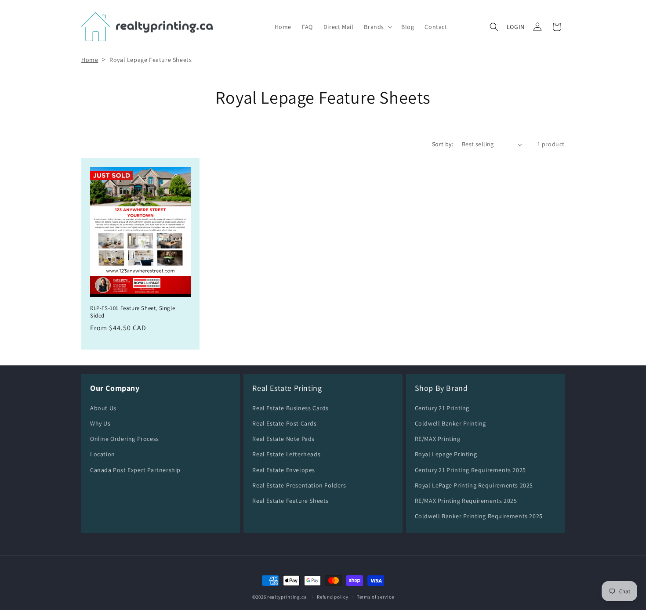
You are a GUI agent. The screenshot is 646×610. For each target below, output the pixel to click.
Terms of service (375, 596)
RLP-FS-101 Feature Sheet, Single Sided (132, 312)
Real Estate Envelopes (283, 470)
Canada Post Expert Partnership (135, 470)
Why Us (100, 423)
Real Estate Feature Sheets (290, 501)
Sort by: (442, 144)
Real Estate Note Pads (283, 439)
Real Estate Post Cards (284, 423)
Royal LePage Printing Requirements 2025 (474, 485)
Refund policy (332, 596)
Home (89, 60)
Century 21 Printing (442, 408)
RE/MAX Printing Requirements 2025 (466, 501)
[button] (377, 27)
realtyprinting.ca (287, 597)
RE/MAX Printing (438, 439)
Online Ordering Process (124, 439)
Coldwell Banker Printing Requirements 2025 (479, 516)
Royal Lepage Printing (446, 454)
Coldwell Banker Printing (450, 423)
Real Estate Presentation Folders (299, 485)
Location (102, 454)
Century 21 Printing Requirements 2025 (470, 470)
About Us (103, 408)
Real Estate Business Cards (290, 408)
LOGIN (516, 27)
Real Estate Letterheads (286, 454)
